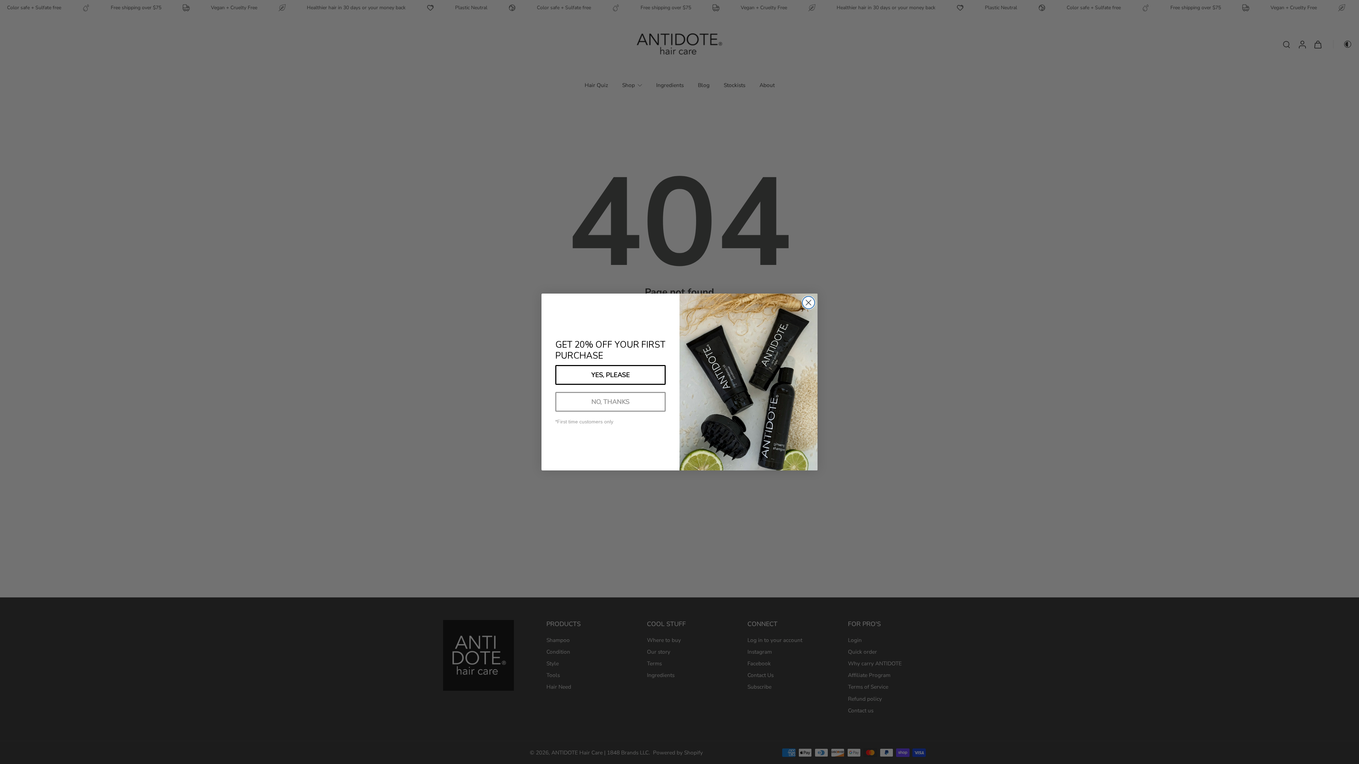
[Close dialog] (808, 302)
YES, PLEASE (610, 375)
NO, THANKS (610, 402)
